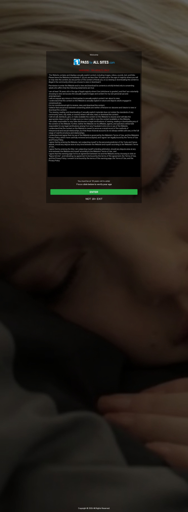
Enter (94, 192)
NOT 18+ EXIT (94, 198)
